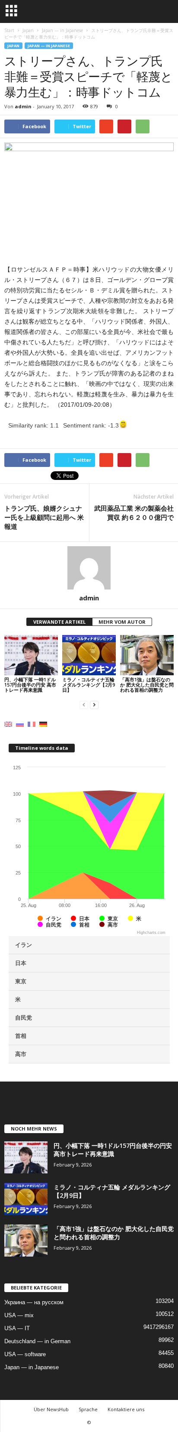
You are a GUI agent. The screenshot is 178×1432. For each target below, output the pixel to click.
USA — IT (17, 1328)
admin (23, 106)
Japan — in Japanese (49, 46)
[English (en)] (8, 723)
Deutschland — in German (37, 1341)
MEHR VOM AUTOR (122, 622)
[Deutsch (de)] (43, 723)
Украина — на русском (34, 1302)
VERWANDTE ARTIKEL (59, 622)
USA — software (25, 1354)
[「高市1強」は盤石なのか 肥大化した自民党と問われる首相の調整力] (147, 655)
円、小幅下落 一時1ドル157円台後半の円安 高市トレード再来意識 (30, 684)
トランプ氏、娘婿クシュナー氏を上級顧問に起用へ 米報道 (44, 517)
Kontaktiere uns (126, 1409)
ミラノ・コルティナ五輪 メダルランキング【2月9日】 (88, 684)
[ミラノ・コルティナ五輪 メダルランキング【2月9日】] (89, 655)
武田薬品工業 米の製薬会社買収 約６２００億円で (134, 513)
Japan (13, 46)
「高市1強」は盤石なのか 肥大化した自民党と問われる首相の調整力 (147, 684)
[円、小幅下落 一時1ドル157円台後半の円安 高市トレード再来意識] (31, 655)
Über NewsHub (51, 1409)
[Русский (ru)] (20, 723)
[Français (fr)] (31, 723)
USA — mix (19, 1315)
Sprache (88, 1409)
